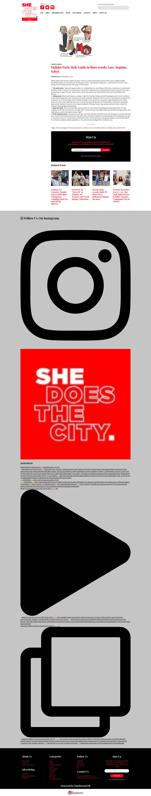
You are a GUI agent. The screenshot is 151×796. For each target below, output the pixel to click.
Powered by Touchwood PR (75, 785)
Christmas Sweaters (74, 128)
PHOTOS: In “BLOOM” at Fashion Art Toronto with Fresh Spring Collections (80, 194)
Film (41, 13)
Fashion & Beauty (56, 64)
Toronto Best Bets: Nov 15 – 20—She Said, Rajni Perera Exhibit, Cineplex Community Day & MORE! (121, 195)
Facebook (80, 763)
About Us (103, 13)
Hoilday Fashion (100, 128)
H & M (91, 128)
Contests (87, 13)
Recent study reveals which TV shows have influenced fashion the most (100, 194)
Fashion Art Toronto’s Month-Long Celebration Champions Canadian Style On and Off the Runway (59, 196)
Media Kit (25, 774)
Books (68, 13)
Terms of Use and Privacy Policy (88, 778)
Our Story (25, 761)
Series (47, 13)
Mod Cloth (121, 128)
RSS (78, 767)
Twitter (80, 761)
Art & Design (77, 13)
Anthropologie (61, 128)
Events (95, 13)
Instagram (80, 765)
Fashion (86, 128)
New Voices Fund (27, 765)
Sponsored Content (29, 776)
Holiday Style (112, 128)
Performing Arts (57, 13)
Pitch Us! (25, 763)
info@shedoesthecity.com (86, 776)
